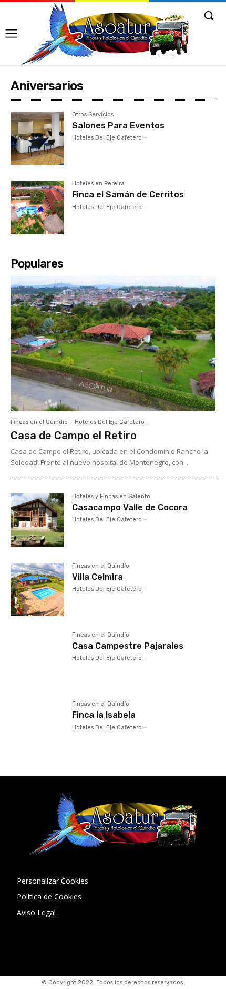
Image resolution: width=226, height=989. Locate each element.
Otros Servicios (93, 115)
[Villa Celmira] (37, 589)
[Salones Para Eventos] (37, 138)
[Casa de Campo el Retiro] (113, 343)
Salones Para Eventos (118, 126)
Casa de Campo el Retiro (74, 435)
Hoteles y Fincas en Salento (111, 496)
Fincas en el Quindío (39, 422)
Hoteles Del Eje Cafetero (107, 137)
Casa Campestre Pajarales (127, 646)
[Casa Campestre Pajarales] (37, 658)
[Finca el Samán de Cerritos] (37, 207)
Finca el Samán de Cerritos (128, 195)
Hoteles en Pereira (98, 184)
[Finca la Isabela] (37, 727)
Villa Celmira (97, 577)
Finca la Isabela (104, 715)
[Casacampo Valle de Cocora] (37, 520)
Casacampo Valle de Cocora (130, 507)
